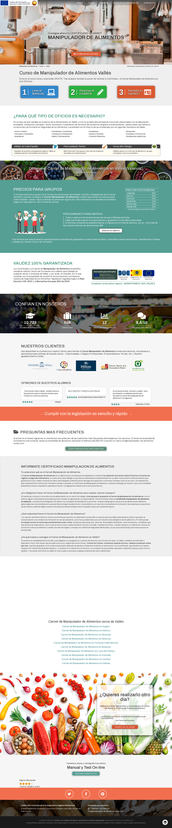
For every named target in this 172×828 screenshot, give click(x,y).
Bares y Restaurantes (61, 136)
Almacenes (130, 131)
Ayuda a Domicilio (96, 134)
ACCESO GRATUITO (86, 773)
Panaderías (93, 131)
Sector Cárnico (21, 131)
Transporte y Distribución (62, 134)
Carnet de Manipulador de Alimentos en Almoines (86, 634)
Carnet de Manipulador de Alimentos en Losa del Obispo (86, 651)
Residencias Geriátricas (136, 136)
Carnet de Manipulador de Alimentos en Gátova (86, 630)
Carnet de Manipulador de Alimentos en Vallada (86, 663)
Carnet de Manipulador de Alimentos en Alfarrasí (86, 638)
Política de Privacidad (126, 720)
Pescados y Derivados (24, 134)
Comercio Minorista (97, 136)
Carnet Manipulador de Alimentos (61, 197)
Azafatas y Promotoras (135, 134)
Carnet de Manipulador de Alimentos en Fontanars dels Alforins (86, 643)
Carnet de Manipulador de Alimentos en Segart (86, 626)
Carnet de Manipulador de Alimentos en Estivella (86, 655)
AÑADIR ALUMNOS (111, 230)
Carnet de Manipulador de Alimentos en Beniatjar (86, 647)
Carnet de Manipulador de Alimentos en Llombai (86, 659)
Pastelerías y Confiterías (62, 131)
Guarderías (19, 136)
